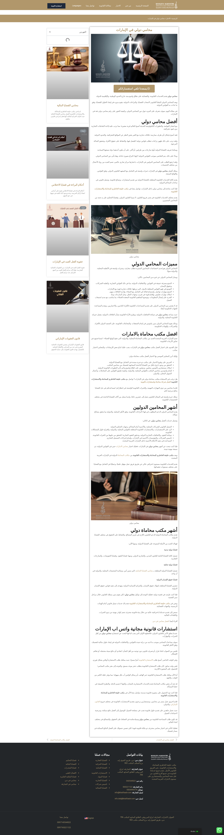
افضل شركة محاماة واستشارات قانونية (156, 382)
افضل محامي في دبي (160, 621)
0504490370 (132, 790)
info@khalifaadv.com (123, 792)
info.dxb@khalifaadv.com (125, 799)
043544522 (131, 781)
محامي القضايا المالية (67, 105)
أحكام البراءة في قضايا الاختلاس (68, 184)
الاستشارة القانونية (146, 660)
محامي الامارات (122, 446)
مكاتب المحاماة (124, 455)
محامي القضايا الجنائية (144, 571)
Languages (76, 6)
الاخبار (118, 6)
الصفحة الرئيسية (142, 6)
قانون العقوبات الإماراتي (68, 338)
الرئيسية (174, 18)
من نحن (128, 6)
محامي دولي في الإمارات (134, 30)
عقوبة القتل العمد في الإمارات (67, 261)
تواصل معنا (90, 6)
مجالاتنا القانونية (105, 6)
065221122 (127, 787)
